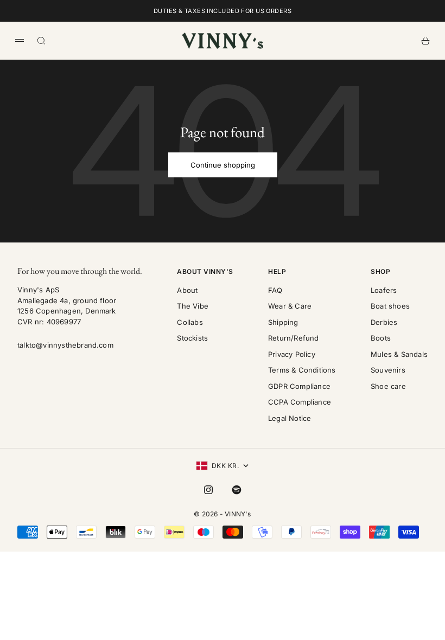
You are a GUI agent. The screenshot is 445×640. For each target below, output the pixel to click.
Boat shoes (390, 306)
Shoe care (388, 386)
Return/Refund (293, 338)
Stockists (192, 338)
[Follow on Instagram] (208, 489)
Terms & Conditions (302, 370)
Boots (381, 338)
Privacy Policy (291, 354)
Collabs (189, 322)
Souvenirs (388, 370)
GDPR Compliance (299, 386)
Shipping (283, 322)
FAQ (275, 290)
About (187, 290)
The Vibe (192, 306)
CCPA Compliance (299, 402)
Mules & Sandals (399, 354)
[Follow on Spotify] (236, 489)
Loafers (384, 290)
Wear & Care (290, 306)
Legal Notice (289, 418)
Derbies (384, 322)
